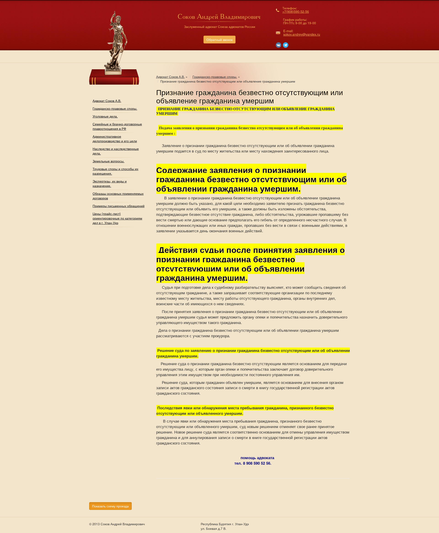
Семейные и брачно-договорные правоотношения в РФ (117, 126)
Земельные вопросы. (108, 161)
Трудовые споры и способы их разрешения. (115, 171)
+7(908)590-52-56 (295, 11)
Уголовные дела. (105, 116)
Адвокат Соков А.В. (107, 100)
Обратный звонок (219, 39)
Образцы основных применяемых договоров (118, 195)
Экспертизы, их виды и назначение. (110, 183)
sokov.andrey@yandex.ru (301, 34)
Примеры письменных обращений (119, 206)
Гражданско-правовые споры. (115, 108)
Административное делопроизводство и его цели (115, 138)
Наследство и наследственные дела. (116, 150)
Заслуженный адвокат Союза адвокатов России (219, 26)
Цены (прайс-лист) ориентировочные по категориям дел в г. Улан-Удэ (117, 218)
